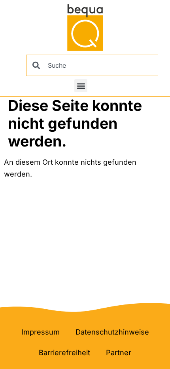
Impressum (40, 331)
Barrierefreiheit (64, 352)
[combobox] (92, 65)
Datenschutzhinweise (112, 331)
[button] (80, 85)
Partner (118, 352)
